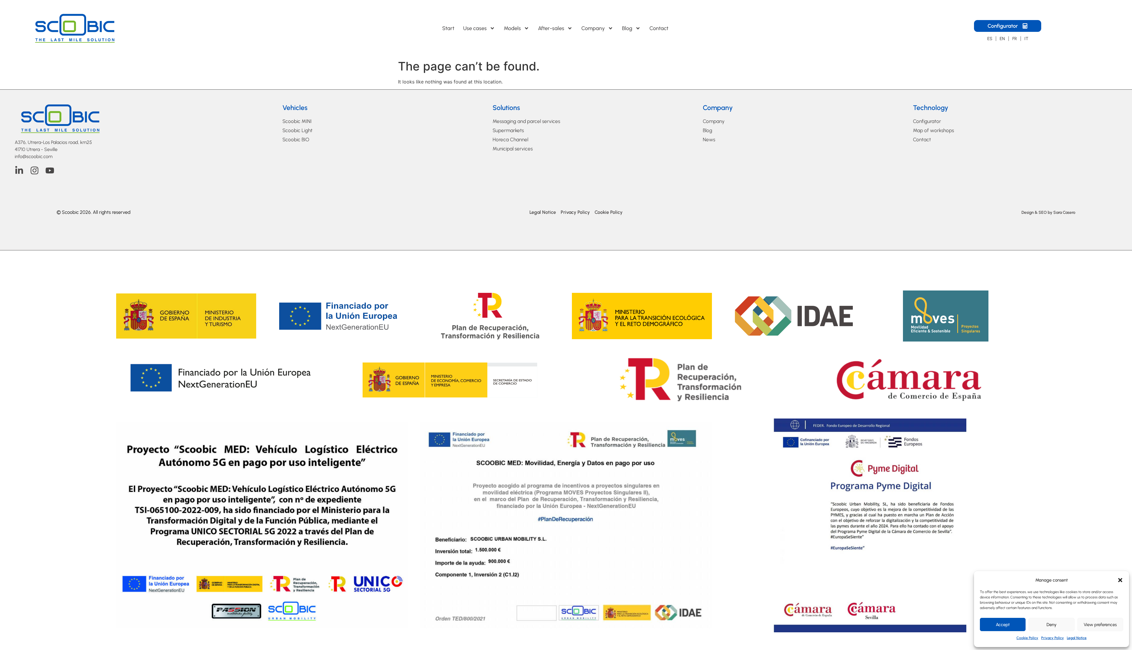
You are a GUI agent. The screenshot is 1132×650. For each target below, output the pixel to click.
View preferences (1100, 624)
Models (512, 28)
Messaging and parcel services (526, 121)
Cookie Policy (1027, 638)
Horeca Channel (510, 139)
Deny (1052, 624)
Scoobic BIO (295, 139)
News (709, 139)
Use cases (475, 28)
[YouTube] (49, 170)
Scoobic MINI (297, 121)
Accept (1003, 624)
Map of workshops (933, 130)
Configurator (927, 121)
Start (448, 28)
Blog (627, 28)
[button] (1120, 580)
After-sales (551, 28)
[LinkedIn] (19, 170)
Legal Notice (1077, 638)
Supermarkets (508, 130)
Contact (658, 28)
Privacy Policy (1052, 638)
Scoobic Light (297, 130)
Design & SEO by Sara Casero (1048, 212)
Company (593, 28)
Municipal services (513, 149)
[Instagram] (34, 170)
